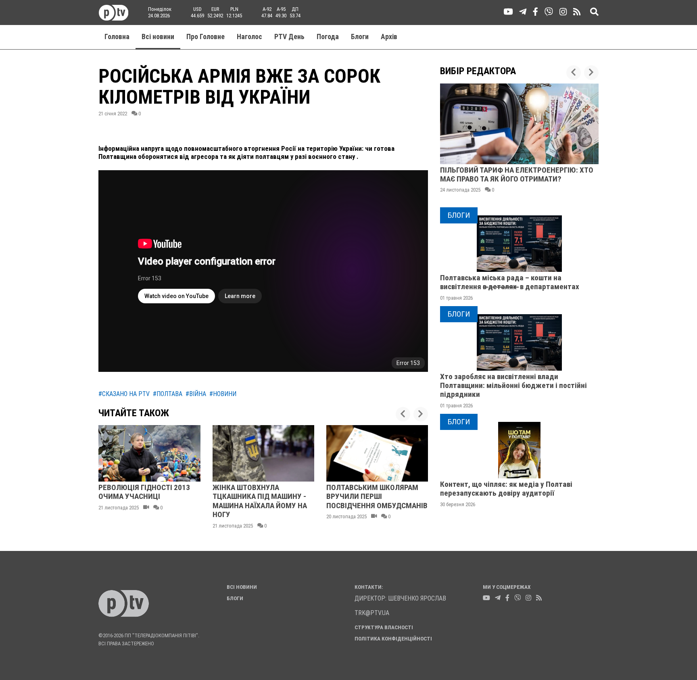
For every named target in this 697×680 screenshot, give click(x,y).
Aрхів (389, 37)
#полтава (167, 394)
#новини (222, 394)
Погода (328, 37)
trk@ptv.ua (372, 613)
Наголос (249, 37)
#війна (196, 394)
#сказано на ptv (124, 394)
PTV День (289, 37)
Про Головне (205, 37)
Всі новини (158, 37)
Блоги (360, 37)
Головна (116, 37)
